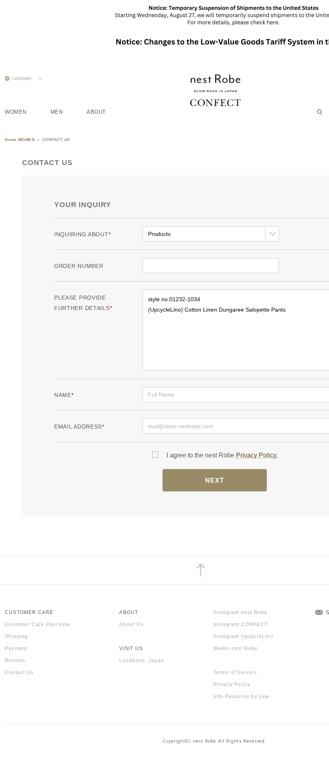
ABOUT (96, 112)
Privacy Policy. (257, 455)
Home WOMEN (20, 139)
